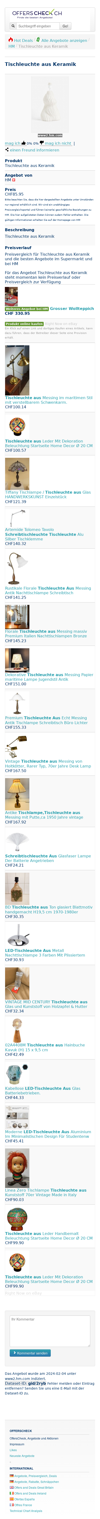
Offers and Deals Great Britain (34, 1487)
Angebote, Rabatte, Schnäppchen (36, 1481)
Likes (13, 1450)
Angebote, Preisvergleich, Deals (35, 1476)
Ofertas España (24, 1499)
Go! (65, 26)
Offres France (23, 1505)
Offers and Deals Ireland (30, 1493)
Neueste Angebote (22, 1456)
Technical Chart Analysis (26, 1511)
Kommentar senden (32, 1353)
